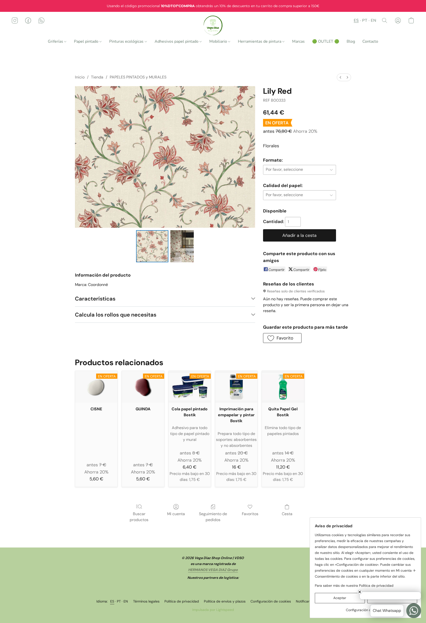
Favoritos (250, 513)
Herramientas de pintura (260, 41)
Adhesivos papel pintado (177, 41)
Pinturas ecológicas (126, 41)
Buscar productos (139, 516)
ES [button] (356, 20)
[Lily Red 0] (152, 246)
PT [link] (119, 601)
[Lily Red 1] (182, 246)
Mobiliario (218, 41)
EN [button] (373, 20)
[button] (213, 25)
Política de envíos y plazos (225, 601)
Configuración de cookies (270, 601)
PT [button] (364, 20)
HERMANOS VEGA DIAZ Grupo (213, 569)
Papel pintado (86, 41)
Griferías (56, 41)
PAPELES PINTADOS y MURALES (138, 77)
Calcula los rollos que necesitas (115, 314)
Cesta (287, 513)
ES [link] (112, 601)
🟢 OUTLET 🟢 (325, 41)
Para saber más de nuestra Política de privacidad (354, 585)
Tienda (97, 77)
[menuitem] (340, 77)
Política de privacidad (181, 601)
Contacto (370, 41)
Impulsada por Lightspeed (213, 609)
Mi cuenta (176, 513)
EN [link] (126, 601)
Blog (351, 41)
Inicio (80, 77)
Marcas (298, 41)
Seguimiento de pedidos (213, 516)
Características (95, 298)
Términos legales (146, 601)
